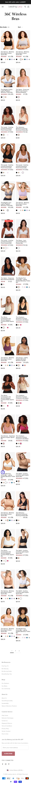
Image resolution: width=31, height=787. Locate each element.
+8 (14, 59)
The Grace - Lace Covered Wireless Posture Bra (21, 242)
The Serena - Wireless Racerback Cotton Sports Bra (7, 53)
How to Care (5, 734)
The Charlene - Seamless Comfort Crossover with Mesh (22, 319)
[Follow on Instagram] (6, 764)
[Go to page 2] (19, 651)
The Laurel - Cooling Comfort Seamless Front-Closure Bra (7, 129)
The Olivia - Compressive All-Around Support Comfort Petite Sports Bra (7, 320)
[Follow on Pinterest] (9, 764)
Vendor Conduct (6, 731)
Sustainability (5, 703)
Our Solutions (5, 683)
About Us (4, 698)
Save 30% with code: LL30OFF (15, 2)
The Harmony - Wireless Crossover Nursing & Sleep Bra (22, 129)
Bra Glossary (5, 668)
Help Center (5, 715)
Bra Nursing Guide (7, 671)
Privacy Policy (5, 728)
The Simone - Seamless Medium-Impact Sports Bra (8, 437)
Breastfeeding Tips (7, 674)
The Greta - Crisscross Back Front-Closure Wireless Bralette (22, 91)
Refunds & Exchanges (7, 718)
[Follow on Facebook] (2, 764)
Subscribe (8, 753)
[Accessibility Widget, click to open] (3, 472)
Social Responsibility (7, 700)
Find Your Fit (5, 666)
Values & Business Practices (9, 706)
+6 (29, 287)
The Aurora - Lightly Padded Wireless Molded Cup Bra (22, 359)
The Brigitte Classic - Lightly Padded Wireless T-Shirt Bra (7, 91)
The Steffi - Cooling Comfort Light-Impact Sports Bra (22, 475)
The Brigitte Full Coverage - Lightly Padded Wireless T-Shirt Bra (23, 280)
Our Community (6, 688)
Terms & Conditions (7, 726)
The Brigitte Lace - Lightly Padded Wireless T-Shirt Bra (6, 204)
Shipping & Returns (7, 723)
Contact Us (5, 720)
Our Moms (4, 686)
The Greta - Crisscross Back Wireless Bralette (7, 278)
